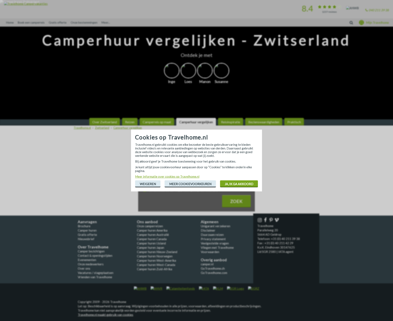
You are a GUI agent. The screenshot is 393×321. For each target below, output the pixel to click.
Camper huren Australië (153, 234)
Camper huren (87, 230)
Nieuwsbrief (86, 239)
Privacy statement (213, 239)
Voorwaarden (210, 252)
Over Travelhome (93, 247)
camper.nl (207, 264)
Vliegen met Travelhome (217, 247)
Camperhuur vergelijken (196, 122)
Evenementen (87, 260)
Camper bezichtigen (91, 251)
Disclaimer (208, 230)
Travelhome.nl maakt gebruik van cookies (105, 314)
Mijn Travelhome (377, 22)
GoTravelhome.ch (213, 268)
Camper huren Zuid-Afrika (154, 269)
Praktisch (294, 122)
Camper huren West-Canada (156, 265)
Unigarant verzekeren (215, 226)
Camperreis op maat (157, 122)
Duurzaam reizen (212, 234)
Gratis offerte (58, 22)
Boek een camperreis (31, 22)
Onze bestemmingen (84, 22)
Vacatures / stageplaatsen (95, 273)
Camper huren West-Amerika (156, 260)
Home (10, 22)
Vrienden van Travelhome (95, 277)
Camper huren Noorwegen (155, 256)
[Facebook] (266, 220)
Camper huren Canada (152, 239)
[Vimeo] (277, 220)
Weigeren (148, 184)
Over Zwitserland (104, 122)
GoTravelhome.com (214, 273)
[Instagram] (260, 220)
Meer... (106, 22)
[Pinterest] (271, 220)
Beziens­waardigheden (263, 122)
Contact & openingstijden (95, 255)
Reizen (129, 122)
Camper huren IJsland (151, 243)
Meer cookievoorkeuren (190, 184)
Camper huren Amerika (152, 230)
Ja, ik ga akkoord (239, 184)
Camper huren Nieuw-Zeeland (157, 252)
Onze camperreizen (150, 226)
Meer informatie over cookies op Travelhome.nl (167, 176)
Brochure (84, 226)
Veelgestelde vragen (215, 243)
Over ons (84, 268)
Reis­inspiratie (230, 122)
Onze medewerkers (91, 264)
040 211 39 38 (379, 10)
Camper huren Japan (150, 247)
